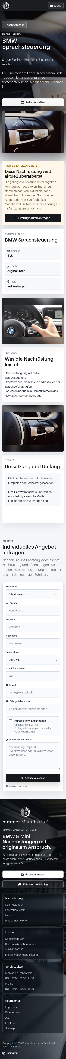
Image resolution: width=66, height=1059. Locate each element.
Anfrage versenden (35, 777)
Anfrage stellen (35, 102)
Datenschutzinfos (18, 786)
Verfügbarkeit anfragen (35, 218)
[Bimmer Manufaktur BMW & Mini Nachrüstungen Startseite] (5, 5)
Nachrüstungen (15, 24)
